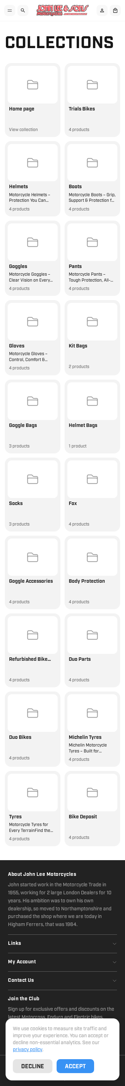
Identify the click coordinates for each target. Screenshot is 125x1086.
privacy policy (27, 1050)
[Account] (102, 10)
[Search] (22, 10)
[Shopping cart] (115, 10)
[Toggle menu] (9, 10)
